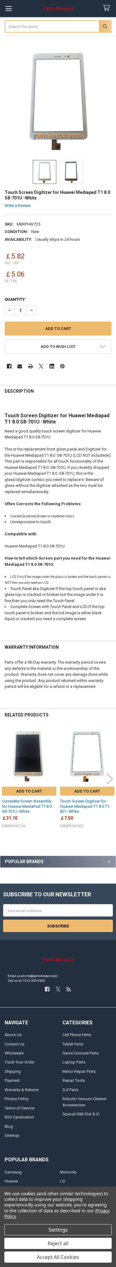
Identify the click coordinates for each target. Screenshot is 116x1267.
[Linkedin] (51, 366)
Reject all (58, 1243)
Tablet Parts (72, 1044)
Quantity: (15, 299)
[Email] (19, 366)
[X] (41, 366)
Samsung (13, 1172)
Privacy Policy (16, 1098)
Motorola (68, 1172)
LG (62, 1181)
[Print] (30, 366)
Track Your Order (19, 1062)
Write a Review (18, 205)
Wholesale (14, 1053)
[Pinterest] (62, 366)
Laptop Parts (73, 1062)
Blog (9, 1126)
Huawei (11, 1181)
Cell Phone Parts (76, 1034)
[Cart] (107, 8)
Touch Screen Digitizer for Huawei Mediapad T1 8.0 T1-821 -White (85, 806)
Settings (58, 1229)
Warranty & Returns (22, 1089)
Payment (12, 1080)
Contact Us (14, 1044)
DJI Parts (70, 1089)
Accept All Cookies (58, 1257)
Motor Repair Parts (79, 1071)
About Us (13, 1034)
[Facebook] (9, 366)
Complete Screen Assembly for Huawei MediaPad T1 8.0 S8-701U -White (27, 806)
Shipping (13, 1071)
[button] (58, 347)
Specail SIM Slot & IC (81, 1114)
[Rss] (68, 989)
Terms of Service (19, 1108)
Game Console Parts (80, 1053)
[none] (58, 100)
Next (110, 779)
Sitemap (12, 1135)
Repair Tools (73, 1080)
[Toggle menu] (8, 8)
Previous (6, 779)
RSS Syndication (19, 1117)
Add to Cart (29, 791)
